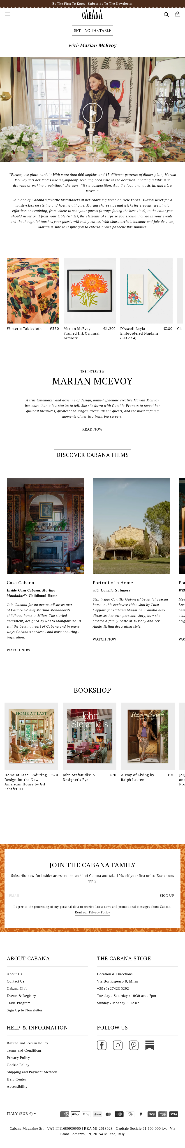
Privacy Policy (18, 1058)
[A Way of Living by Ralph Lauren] (148, 736)
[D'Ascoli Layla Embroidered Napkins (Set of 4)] (146, 291)
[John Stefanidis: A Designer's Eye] (89, 736)
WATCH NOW (104, 639)
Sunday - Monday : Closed (118, 1003)
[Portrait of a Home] (131, 526)
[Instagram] (118, 1045)
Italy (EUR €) (19, 1113)
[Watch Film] (92, 113)
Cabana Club (17, 988)
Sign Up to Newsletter (24, 1010)
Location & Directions (115, 974)
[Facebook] (101, 1045)
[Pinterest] (134, 1045)
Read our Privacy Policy (92, 912)
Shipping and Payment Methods (32, 1072)
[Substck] (149, 1045)
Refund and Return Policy (27, 1043)
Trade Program (18, 1003)
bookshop (92, 690)
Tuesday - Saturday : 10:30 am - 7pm (126, 996)
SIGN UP (167, 895)
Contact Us (16, 981)
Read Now (92, 429)
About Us (14, 974)
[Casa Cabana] (45, 526)
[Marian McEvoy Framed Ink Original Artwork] (90, 291)
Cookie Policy (18, 1065)
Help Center (16, 1079)
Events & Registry (21, 996)
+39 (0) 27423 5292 (113, 988)
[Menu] (8, 14)
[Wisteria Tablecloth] (33, 291)
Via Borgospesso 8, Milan (117, 981)
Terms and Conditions (24, 1050)
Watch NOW (18, 649)
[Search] (166, 15)
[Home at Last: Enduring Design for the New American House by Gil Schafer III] (31, 736)
